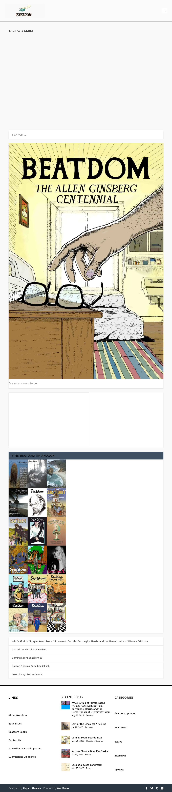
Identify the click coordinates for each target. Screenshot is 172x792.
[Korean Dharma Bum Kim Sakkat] (65, 753)
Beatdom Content (55, 98)
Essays (67, 98)
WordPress (63, 788)
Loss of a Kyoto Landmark (27, 674)
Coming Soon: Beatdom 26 (27, 657)
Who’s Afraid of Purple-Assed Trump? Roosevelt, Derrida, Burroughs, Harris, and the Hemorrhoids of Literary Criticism (80, 641)
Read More (22, 117)
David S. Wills (25, 98)
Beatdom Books (18, 731)
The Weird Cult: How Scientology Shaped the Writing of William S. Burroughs (46, 89)
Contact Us (15, 740)
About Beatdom (18, 715)
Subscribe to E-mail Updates (25, 748)
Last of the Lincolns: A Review (29, 649)
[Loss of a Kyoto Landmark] (65, 767)
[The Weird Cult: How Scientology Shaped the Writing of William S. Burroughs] (46, 58)
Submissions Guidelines (22, 756)
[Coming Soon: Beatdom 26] (65, 740)
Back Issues (15, 723)
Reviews (90, 715)
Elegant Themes (32, 788)
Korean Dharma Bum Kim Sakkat (30, 666)
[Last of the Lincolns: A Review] (65, 726)
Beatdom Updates (94, 740)
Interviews (120, 755)
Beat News (121, 727)
